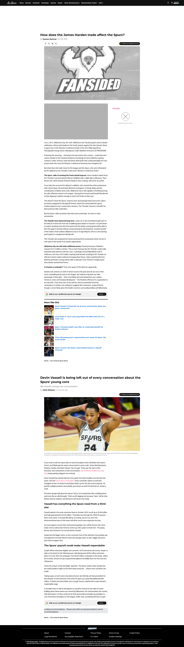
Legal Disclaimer (50, 637)
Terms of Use (114, 633)
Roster (60, 3)
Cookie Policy (135, 633)
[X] (172, 2)
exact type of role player (65, 481)
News (21, 3)
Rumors (28, 3)
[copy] (56, 43)
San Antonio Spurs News (59, 361)
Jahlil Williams (49, 390)
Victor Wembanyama (71, 3)
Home (46, 361)
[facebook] (168, 2)
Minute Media (34, 641)
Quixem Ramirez (50, 39)
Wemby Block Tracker (89, 3)
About (46, 633)
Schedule (36, 3)
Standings (45, 3)
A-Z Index (94, 637)
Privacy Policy (96, 633)
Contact (68, 633)
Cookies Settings (115, 637)
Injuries (53, 3)
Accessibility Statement (74, 637)
